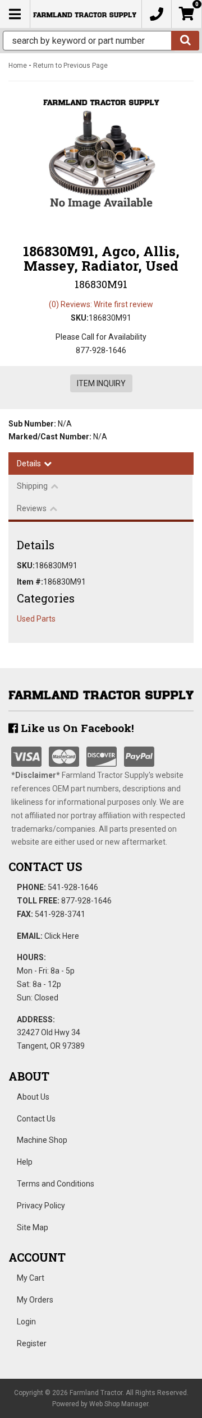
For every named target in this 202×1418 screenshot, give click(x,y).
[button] (101, 40)
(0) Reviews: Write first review (101, 304)
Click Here (61, 936)
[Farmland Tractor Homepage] (84, 14)
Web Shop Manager (118, 1404)
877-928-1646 (86, 900)
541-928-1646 (73, 887)
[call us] (156, 14)
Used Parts (36, 618)
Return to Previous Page (70, 65)
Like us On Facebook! (76, 728)
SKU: (80, 317)
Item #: (30, 581)
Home (17, 65)
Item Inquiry (101, 383)
